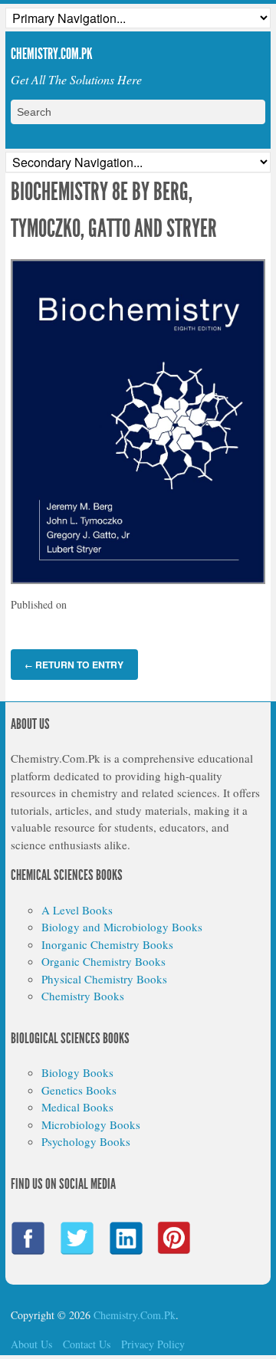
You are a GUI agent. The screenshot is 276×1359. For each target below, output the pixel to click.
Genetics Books (79, 1090)
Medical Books (77, 1106)
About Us (31, 1344)
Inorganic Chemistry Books (107, 944)
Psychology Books (85, 1141)
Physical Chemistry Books (104, 978)
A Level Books (77, 909)
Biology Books (77, 1072)
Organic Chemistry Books (103, 961)
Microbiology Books (90, 1124)
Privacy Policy (153, 1344)
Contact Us (86, 1344)
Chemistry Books (82, 995)
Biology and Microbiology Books (121, 926)
